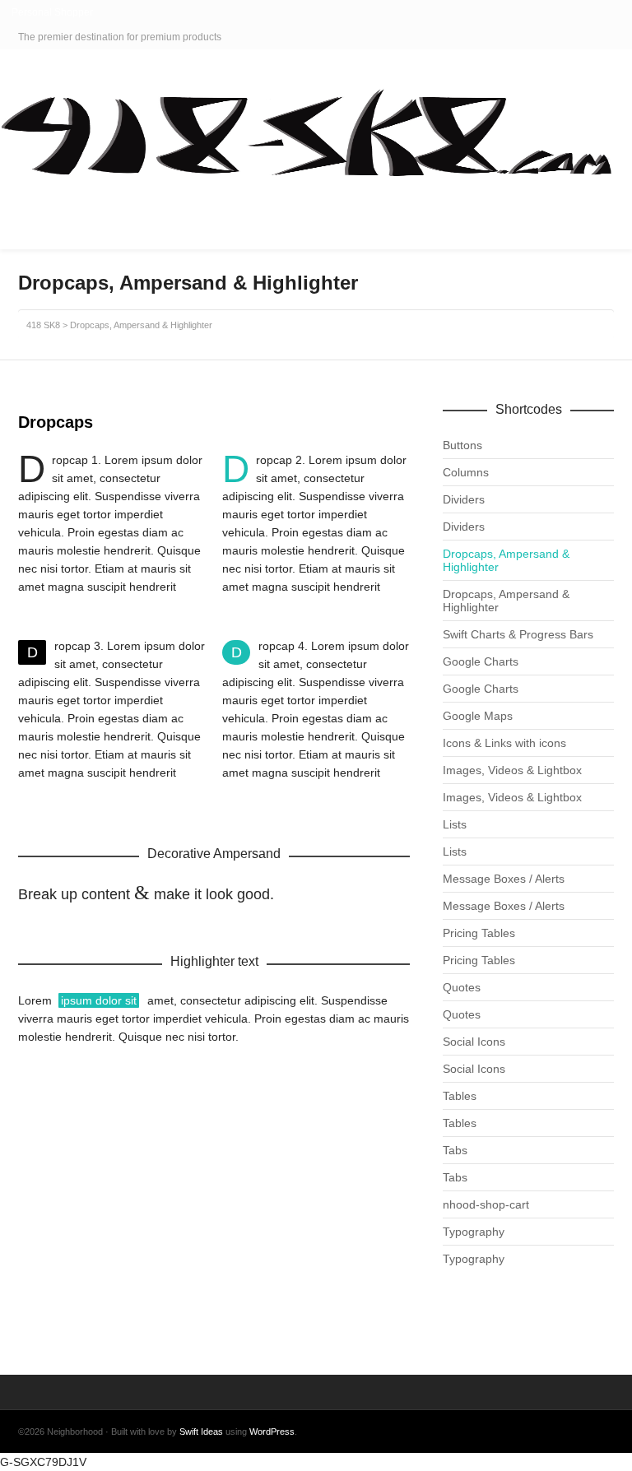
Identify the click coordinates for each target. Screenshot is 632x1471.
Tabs (455, 1150)
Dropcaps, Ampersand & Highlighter (506, 560)
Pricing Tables (479, 933)
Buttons (462, 445)
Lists (455, 824)
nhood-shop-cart (486, 1204)
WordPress (272, 1431)
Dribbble (612, 37)
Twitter (564, 37)
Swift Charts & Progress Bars (518, 634)
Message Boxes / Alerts (504, 878)
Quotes (462, 987)
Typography (473, 1231)
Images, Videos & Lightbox (512, 770)
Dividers (464, 499)
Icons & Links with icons (504, 742)
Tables (459, 1095)
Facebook (588, 37)
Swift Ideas (201, 1431)
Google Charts (480, 661)
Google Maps (478, 715)
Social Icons (474, 1041)
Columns (466, 472)
